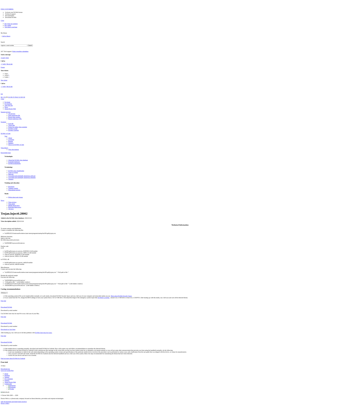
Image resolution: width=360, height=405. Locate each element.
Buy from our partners (11, 24)
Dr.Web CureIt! (12, 128)
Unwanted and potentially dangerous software (21, 176)
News (6, 107)
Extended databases (14, 162)
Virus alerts (11, 204)
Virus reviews (12, 202)
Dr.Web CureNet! (13, 130)
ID (24, 97)
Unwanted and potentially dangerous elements (22, 177)
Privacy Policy (5, 403)
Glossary (11, 179)
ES (9, 97)
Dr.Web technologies (14, 163)
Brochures (11, 186)
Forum (3, 67)
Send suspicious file (14, 115)
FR (11, 97)
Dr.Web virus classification (16, 171)
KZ (17, 97)
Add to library (6, 36)
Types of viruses (13, 172)
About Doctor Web (10, 109)
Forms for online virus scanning (17, 127)
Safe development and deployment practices (14, 401)
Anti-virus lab (8, 105)
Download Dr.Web (10, 17)
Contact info (8, 384)
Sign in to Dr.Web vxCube (16, 144)
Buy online (7, 25)
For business (8, 104)
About (10, 138)
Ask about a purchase (10, 27)
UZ (20, 97)
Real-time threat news (14, 207)
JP (15, 97)
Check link (11, 125)
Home (6, 374)
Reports (10, 141)
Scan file (10, 123)
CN (4, 97)
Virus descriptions (13, 149)
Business (7, 375)
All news (11, 209)
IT (13, 97)
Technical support (10, 14)
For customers (8, 379)
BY (22, 97)
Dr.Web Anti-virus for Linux (43, 332)
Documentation (9, 15)
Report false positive (14, 117)
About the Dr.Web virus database (18, 160)
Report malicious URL (15, 119)
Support (6, 377)
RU (2, 97)
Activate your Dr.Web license (13, 12)
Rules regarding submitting (20, 51)
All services (11, 113)
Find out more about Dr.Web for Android (13, 358)
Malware (11, 174)
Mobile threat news (14, 205)
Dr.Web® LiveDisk (103, 297)
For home (7, 102)
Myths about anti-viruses (15, 197)
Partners (6, 380)
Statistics (10, 143)
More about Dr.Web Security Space (121, 296)
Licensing (11, 139)
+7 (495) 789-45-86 (6, 64)
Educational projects (14, 190)
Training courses (13, 188)
